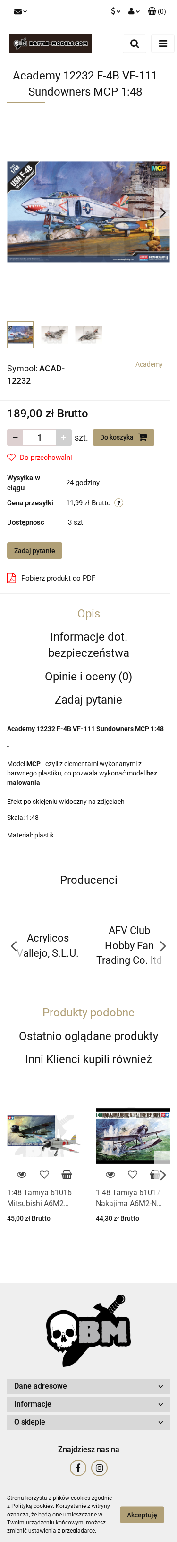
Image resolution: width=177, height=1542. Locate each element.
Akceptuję (142, 1515)
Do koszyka (117, 437)
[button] (157, 12)
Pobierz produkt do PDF (58, 578)
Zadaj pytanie (34, 551)
